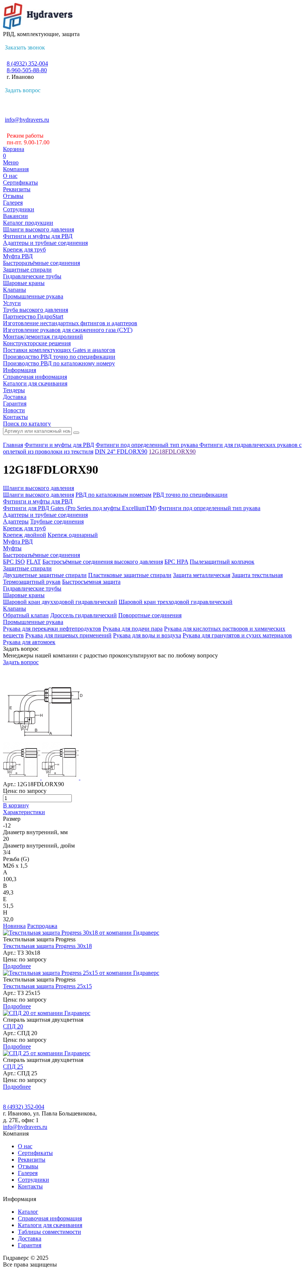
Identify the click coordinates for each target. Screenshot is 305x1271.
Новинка (14, 926)
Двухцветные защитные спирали (45, 575)
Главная (13, 445)
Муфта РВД (18, 256)
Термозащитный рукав (32, 582)
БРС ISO (14, 561)
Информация (19, 370)
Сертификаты (20, 182)
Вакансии (15, 216)
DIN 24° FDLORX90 (121, 451)
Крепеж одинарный (73, 535)
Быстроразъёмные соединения (41, 263)
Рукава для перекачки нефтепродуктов (52, 628)
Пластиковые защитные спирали (129, 575)
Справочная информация (35, 377)
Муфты (12, 548)
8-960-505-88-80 (27, 70)
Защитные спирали (27, 269)
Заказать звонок (25, 47)
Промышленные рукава (33, 296)
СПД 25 (13, 1066)
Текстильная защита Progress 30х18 (47, 946)
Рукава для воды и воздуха (147, 635)
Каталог (28, 1211)
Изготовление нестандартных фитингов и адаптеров (70, 323)
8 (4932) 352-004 (27, 63)
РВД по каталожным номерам (113, 495)
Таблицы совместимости (49, 1232)
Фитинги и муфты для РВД (38, 236)
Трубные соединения (57, 521)
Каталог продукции (28, 223)
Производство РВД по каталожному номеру (59, 363)
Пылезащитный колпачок (222, 561)
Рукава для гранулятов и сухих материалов (237, 635)
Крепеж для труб (24, 249)
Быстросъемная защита (91, 582)
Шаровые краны (24, 283)
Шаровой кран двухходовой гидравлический (60, 602)
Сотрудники (18, 209)
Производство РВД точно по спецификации (59, 356)
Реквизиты (16, 189)
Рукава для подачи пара (133, 628)
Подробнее (17, 966)
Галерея (13, 202)
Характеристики (24, 812)
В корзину (16, 805)
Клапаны (14, 289)
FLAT (33, 561)
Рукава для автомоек (29, 642)
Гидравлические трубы (32, 276)
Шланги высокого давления (38, 229)
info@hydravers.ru (27, 119)
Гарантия (14, 403)
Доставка (14, 397)
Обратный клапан (26, 615)
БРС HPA (176, 561)
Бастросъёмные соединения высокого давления (102, 561)
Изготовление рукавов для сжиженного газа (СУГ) (67, 330)
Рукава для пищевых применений (68, 635)
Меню (11, 162)
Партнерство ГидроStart (33, 316)
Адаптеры (16, 521)
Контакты (15, 417)
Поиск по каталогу (27, 423)
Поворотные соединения (150, 615)
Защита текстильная (257, 575)
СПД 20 (13, 1026)
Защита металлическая (201, 575)
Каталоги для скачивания (35, 383)
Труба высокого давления (35, 310)
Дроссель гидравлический (83, 615)
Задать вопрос (23, 90)
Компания (16, 169)
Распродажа (42, 926)
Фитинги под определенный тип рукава (147, 445)
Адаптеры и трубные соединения (45, 243)
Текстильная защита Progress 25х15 (47, 986)
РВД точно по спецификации (190, 495)
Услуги (12, 303)
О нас (10, 176)
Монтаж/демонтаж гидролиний (43, 336)
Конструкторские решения (37, 343)
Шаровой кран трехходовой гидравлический (175, 602)
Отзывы (13, 196)
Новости (14, 410)
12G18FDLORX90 (172, 451)
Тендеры (14, 390)
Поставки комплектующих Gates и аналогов (59, 350)
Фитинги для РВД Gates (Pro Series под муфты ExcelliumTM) (80, 508)
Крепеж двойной (24, 535)
